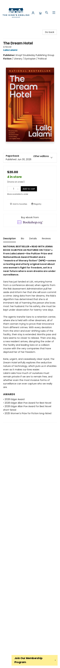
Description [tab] (9, 238)
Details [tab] (33, 238)
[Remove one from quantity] (9, 189)
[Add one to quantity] (18, 189)
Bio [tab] (22, 238)
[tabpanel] (30, 334)
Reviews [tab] (46, 238)
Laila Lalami (10, 50)
